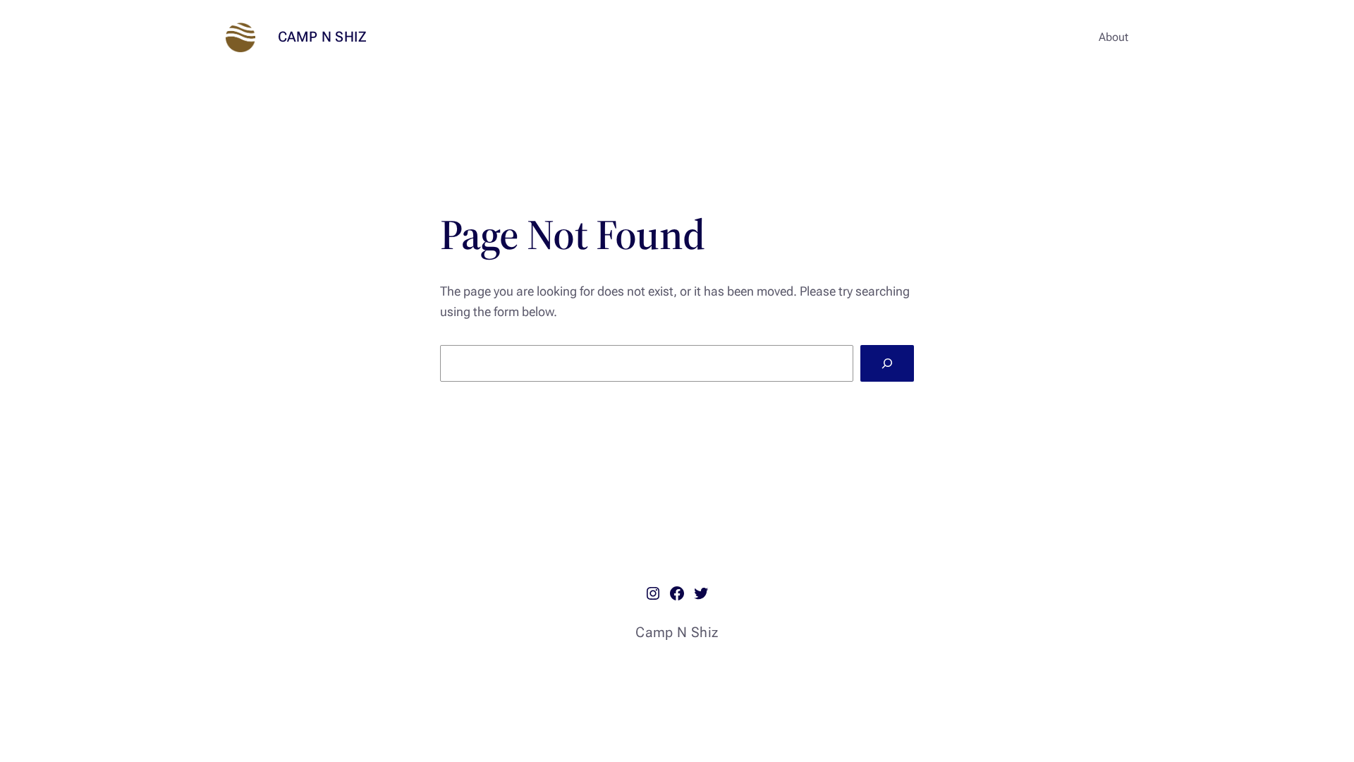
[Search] (887, 363)
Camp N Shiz (322, 36)
